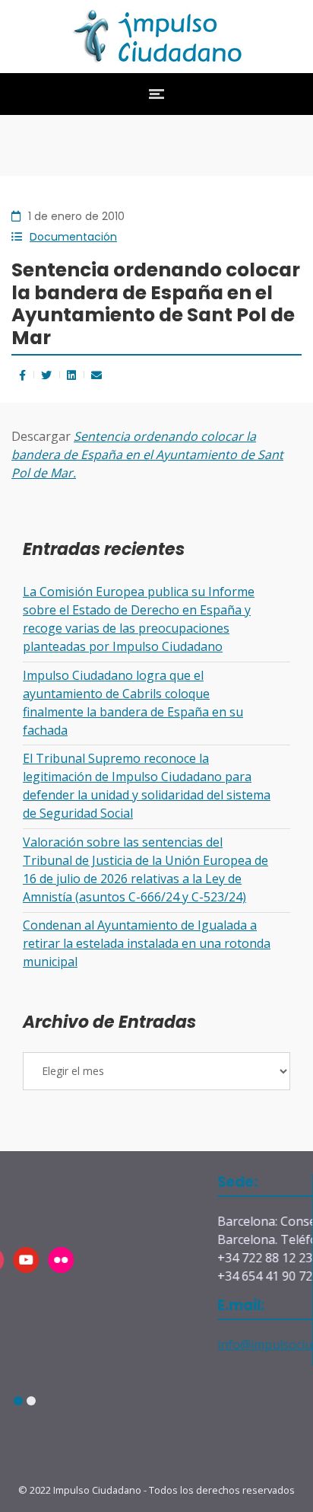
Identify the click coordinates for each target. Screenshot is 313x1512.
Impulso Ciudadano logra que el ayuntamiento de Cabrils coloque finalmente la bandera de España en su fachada (133, 702)
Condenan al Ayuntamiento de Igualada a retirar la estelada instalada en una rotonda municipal (146, 943)
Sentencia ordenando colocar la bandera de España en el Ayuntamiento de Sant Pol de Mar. (147, 454)
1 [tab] (17, 1401)
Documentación (73, 236)
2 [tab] (30, 1401)
